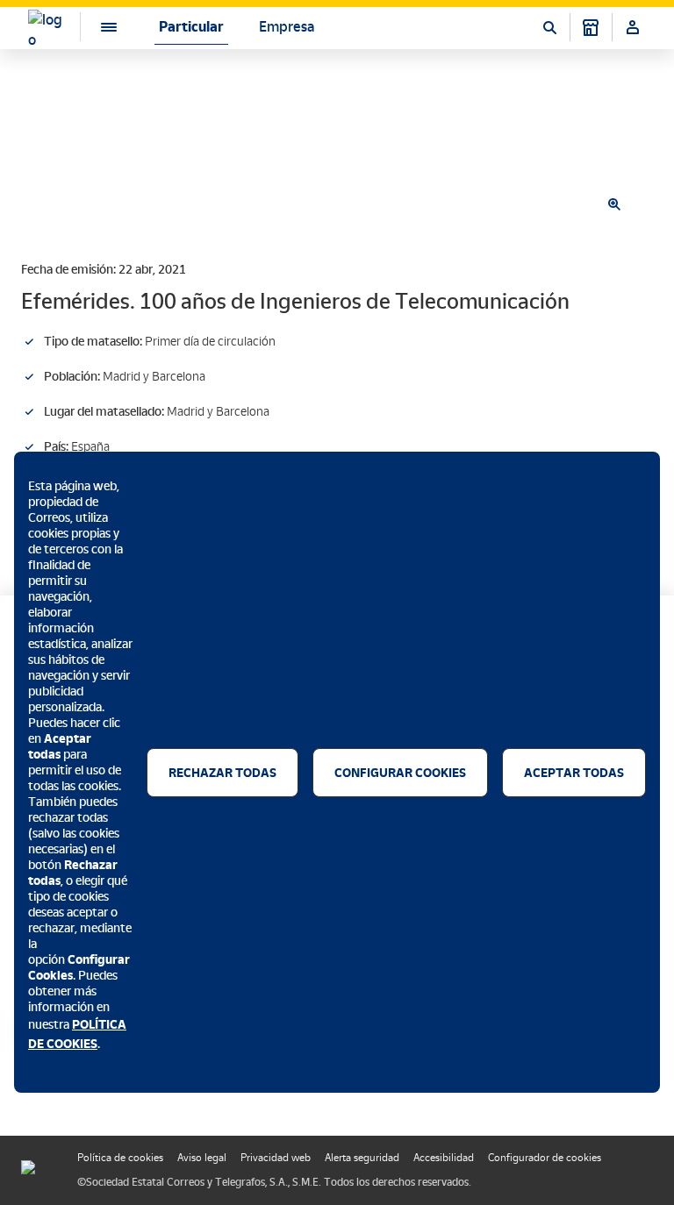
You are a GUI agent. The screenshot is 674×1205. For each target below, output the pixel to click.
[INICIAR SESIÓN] (632, 27)
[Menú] (94, 27)
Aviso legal (201, 1158)
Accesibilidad (443, 1158)
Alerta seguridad (362, 1158)
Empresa (286, 26)
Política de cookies (120, 1158)
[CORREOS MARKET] (590, 27)
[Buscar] (549, 27)
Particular (191, 26)
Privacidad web (275, 1158)
